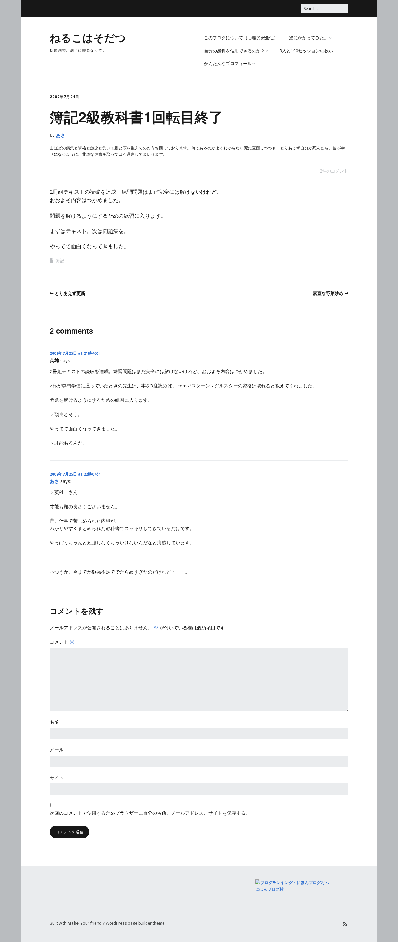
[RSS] (345, 924)
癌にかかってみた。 (308, 37)
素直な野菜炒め (328, 293)
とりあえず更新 (70, 293)
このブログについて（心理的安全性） (241, 37)
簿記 (60, 260)
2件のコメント (334, 171)
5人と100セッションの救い (306, 51)
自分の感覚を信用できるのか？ (234, 51)
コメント (62, 642)
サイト (57, 777)
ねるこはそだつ (88, 37)
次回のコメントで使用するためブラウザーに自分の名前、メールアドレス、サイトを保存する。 (150, 813)
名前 (54, 722)
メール (57, 749)
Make (73, 923)
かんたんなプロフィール (228, 63)
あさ (60, 135)
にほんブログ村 (269, 889)
